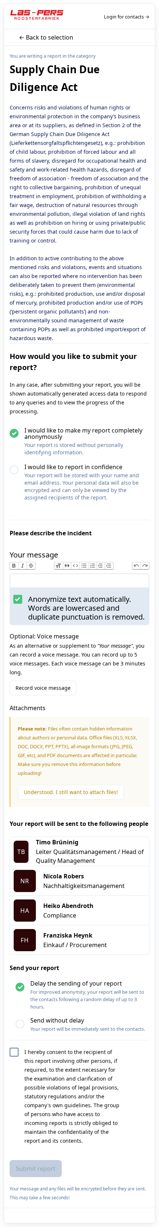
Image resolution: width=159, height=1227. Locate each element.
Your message (34, 555)
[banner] (37, 16)
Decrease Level (100, 565)
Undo (136, 565)
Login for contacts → (126, 16)
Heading (58, 565)
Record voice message (43, 687)
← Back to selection (46, 37)
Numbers (92, 565)
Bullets (84, 565)
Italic (22, 565)
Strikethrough (31, 565)
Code (75, 565)
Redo (145, 565)
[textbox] (79, 582)
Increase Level (109, 565)
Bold (14, 565)
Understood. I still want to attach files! (71, 792)
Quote (67, 565)
